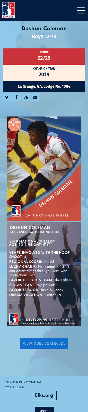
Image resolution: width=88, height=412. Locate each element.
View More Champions (44, 343)
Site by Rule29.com (15, 387)
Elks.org (44, 395)
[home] (12, 10)
